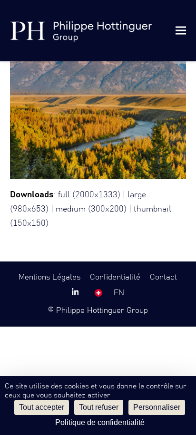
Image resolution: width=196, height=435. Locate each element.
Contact (163, 277)
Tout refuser (98, 407)
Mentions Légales (49, 277)
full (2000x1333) (89, 195)
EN (119, 293)
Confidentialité (115, 277)
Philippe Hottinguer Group (102, 310)
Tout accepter (41, 407)
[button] (181, 31)
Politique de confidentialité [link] (100, 422)
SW (98, 293)
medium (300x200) (91, 209)
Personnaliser (156, 407)
